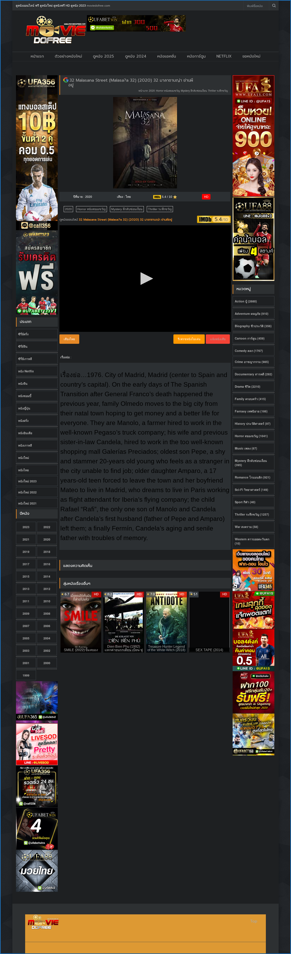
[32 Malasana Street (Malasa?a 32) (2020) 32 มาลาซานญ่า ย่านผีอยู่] (65, 80)
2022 (46, 527)
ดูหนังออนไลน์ (69, 219)
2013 (26, 589)
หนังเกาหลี (25, 445)
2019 (26, 551)
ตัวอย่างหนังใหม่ (68, 56)
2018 (46, 551)
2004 (46, 638)
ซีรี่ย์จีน (22, 346)
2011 (26, 601)
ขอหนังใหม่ (251, 56)
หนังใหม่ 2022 (27, 492)
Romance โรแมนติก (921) (252, 477)
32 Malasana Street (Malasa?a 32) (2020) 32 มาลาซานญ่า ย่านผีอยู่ (130, 82)
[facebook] (237, 5)
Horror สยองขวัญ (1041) (251, 436)
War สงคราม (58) (246, 527)
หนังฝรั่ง (23, 420)
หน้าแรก (37, 56)
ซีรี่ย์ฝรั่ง (23, 334)
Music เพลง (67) (246, 448)
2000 (46, 663)
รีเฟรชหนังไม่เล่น (189, 339)
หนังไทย (23, 470)
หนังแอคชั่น (166, 56)
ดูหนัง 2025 (103, 56)
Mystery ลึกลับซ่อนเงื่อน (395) (251, 462)
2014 (46, 576)
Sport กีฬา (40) (245, 502)
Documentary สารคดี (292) (253, 374)
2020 (46, 539)
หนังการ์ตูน (196, 56)
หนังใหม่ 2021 (27, 503)
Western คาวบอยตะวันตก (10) (252, 541)
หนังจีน (22, 383)
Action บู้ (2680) (246, 301)
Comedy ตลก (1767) (249, 350)
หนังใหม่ (23, 457)
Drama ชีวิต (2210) (247, 386)
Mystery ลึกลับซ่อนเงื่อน (194, 90)
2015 (26, 576)
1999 (26, 675)
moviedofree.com (98, 5)
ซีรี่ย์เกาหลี (25, 359)
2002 (46, 650)
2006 (46, 626)
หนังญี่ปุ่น (24, 408)
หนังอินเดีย (25, 433)
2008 (46, 613)
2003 (26, 650)
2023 (26, 527)
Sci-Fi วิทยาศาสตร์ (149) (251, 489)
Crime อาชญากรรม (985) (252, 362)
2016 (46, 564)
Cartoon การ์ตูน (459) (250, 338)
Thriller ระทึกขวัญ (218, 90)
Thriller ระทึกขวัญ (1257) (252, 514)
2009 (26, 613)
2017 (26, 564)
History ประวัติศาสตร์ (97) (253, 423)
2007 (26, 626)
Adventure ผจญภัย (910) (251, 313)
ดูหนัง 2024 (135, 56)
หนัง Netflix (26, 371)
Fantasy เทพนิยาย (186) (251, 411)
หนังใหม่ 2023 (27, 481)
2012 (46, 589)
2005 (26, 638)
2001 (26, 663)
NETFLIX (224, 56)
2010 (46, 601)
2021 (26, 539)
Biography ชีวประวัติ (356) (253, 326)
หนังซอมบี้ (24, 396)
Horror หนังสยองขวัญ (168, 90)
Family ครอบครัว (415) (250, 399)
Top (253, 921)
